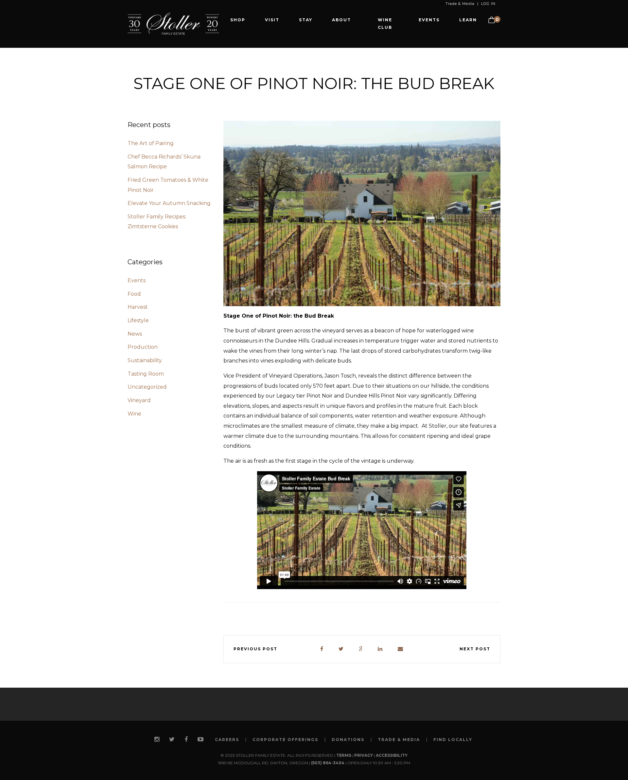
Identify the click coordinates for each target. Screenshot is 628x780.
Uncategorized (147, 387)
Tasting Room (146, 374)
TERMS (343, 755)
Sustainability (145, 360)
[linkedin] (380, 649)
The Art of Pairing (151, 143)
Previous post (255, 648)
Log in (488, 3)
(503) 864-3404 (327, 762)
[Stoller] (173, 23)
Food (134, 294)
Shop (237, 19)
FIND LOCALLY (452, 740)
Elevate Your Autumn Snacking (169, 203)
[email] (400, 649)
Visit (272, 19)
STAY (305, 19)
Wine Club (385, 23)
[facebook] (322, 649)
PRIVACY (363, 755)
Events (429, 19)
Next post (475, 648)
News (135, 334)
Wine (134, 414)
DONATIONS (348, 740)
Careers (227, 740)
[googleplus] (361, 649)
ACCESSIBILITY (392, 755)
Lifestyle (138, 320)
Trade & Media (460, 3)
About (341, 19)
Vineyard (139, 400)
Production (143, 347)
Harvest (138, 307)
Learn (468, 19)
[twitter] (341, 649)
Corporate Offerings (285, 740)
